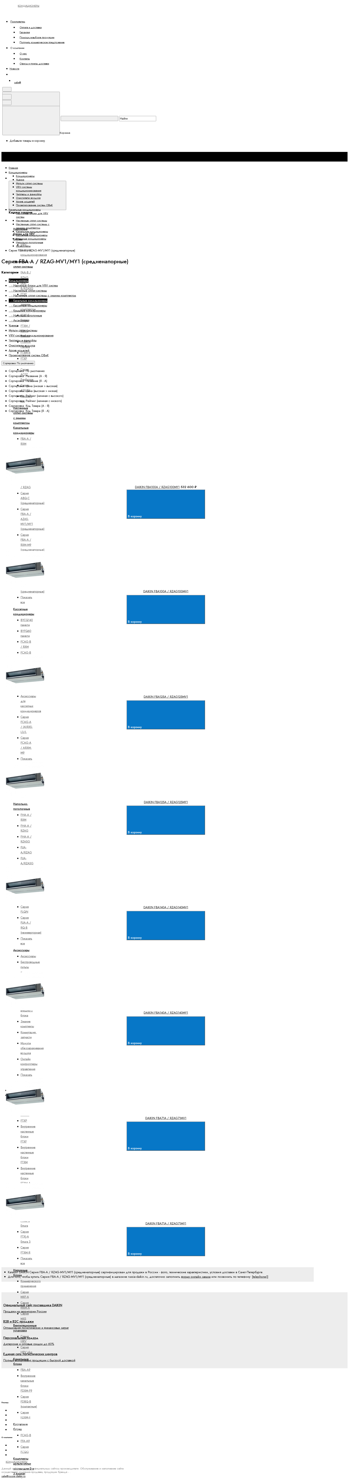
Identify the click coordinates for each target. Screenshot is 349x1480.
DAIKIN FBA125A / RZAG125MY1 (166, 802)
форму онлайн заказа (195, 1276)
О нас (23, 53)
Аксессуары (23, 246)
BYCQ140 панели (27, 622)
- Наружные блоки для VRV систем (33, 285)
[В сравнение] (34, 444)
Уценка (20, 180)
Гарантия (25, 32)
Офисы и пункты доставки (34, 63)
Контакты (25, 59)
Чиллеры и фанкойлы (29, 194)
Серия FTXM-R (25, 1250)
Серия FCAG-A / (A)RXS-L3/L (27, 724)
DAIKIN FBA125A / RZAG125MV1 (166, 696)
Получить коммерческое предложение (42, 42)
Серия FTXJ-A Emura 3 (26, 1237)
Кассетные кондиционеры (31, 235)
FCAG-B (26, 1435)
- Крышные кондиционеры (27, 311)
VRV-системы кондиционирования (28, 189)
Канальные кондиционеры (32, 231)
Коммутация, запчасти (29, 1034)
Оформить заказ (22, 74)
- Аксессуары (19, 320)
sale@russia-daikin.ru (13, 1476)
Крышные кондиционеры (31, 239)
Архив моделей (25, 202)
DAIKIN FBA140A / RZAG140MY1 (166, 1012)
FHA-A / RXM (26, 817)
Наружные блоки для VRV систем (32, 215)
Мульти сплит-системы (29, 183)
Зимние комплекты (27, 1023)
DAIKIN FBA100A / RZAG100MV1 (165, 591)
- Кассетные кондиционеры (28, 305)
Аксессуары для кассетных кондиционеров (31, 703)
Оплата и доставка (31, 27)
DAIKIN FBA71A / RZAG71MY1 (165, 1223)
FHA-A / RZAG (26, 828)
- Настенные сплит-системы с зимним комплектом (42, 295)
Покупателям (17, 21)
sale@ (17, 82)
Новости (14, 69)
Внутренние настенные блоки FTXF (28, 1133)
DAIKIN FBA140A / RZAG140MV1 (165, 907)
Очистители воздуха (28, 198)
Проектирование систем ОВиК (34, 205)
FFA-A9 (25, 1441)
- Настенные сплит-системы (28, 291)
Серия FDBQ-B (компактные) (29, 1402)
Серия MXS (25, 1316)
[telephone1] (260, 1276)
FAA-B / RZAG (26, 274)
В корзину (135, 516)
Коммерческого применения (31, 1283)
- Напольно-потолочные (25, 315)
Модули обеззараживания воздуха (32, 1048)
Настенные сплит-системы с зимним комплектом (32, 226)
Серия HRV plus (26, 1349)
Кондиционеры (25, 176)
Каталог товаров (78, 178)
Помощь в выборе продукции (37, 37)
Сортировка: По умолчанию (18, 363)
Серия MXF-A (25, 1294)
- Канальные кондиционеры (28, 301)
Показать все (26, 599)
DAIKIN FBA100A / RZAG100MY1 (157, 487)
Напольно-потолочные (29, 242)
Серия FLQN (25, 909)
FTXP (24, 1121)
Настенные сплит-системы (31, 221)
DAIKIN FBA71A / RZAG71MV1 (165, 1118)
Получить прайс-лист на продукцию (31, 1429)
